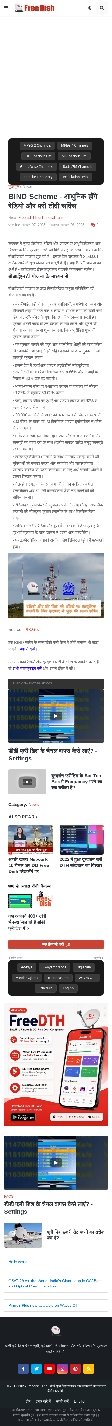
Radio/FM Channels (77, 166)
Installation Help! (75, 177)
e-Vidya (26, 967)
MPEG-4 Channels (74, 145)
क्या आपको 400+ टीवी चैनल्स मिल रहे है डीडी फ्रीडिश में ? (27, 922)
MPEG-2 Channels (37, 145)
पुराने (97, 958)
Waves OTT (87, 977)
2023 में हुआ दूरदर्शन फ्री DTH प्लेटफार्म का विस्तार (81, 862)
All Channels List (74, 156)
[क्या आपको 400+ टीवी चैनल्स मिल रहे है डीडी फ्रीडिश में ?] (30, 896)
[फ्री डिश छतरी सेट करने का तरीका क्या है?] (23, 1235)
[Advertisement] (56, 71)
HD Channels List (38, 156)
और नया (16, 958)
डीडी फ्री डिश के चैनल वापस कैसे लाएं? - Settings (52, 754)
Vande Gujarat (27, 977)
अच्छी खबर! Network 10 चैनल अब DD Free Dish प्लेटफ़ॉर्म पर (28, 865)
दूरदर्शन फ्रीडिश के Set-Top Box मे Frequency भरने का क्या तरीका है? (76, 781)
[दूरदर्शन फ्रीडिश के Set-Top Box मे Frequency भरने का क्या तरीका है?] (27, 781)
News (27, 186)
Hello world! (18, 1262)
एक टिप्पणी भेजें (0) (56, 944)
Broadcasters (58, 977)
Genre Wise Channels (36, 166)
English (68, 988)
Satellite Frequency (38, 177)
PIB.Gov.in (33, 629)
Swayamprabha (54, 967)
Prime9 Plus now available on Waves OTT (44, 1305)
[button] (6, 8)
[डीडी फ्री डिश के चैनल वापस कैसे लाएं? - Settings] (56, 716)
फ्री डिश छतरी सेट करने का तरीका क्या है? (76, 1235)
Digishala (84, 967)
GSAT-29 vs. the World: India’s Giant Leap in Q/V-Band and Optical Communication (55, 1283)
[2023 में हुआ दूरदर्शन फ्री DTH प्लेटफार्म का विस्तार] (82, 840)
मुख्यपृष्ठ (13, 186)
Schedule (45, 988)
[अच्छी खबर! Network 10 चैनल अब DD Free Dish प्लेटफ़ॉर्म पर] (30, 840)
